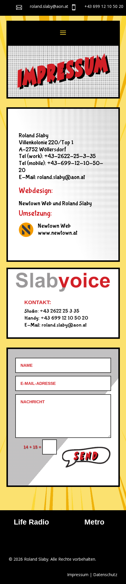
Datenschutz (105, 574)
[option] (65, 529)
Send (86, 455)
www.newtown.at (57, 232)
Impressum (77, 574)
